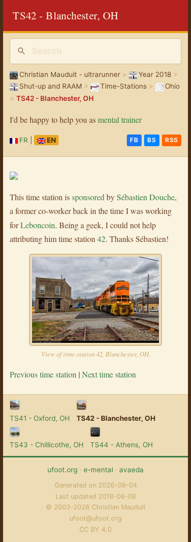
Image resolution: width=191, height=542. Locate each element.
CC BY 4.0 (95, 529)
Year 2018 (155, 74)
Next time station (109, 374)
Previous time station (43, 374)
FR (23, 140)
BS (151, 140)
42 (101, 238)
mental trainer (120, 119)
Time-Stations (123, 86)
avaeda (131, 470)
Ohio (172, 86)
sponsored (88, 197)
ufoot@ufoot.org (95, 518)
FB (134, 140)
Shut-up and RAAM (50, 86)
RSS (171, 140)
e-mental (98, 470)
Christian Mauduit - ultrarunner (69, 74)
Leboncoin (37, 225)
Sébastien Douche (146, 197)
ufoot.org (62, 470)
